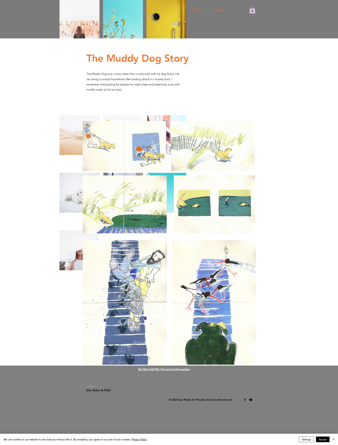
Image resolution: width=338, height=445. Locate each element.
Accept (323, 439)
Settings (306, 439)
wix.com (227, 399)
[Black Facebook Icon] (245, 399)
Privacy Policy (139, 439)
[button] (252, 9)
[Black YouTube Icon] (250, 399)
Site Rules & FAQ (98, 390)
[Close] (334, 439)
